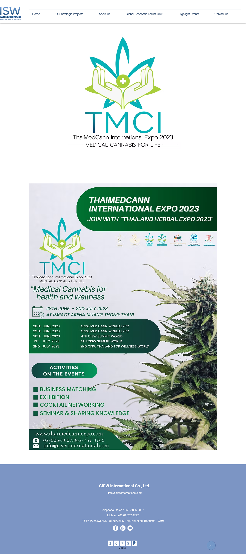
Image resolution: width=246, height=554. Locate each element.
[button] (194, 14)
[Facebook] (115, 528)
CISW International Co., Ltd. (124, 486)
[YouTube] (130, 528)
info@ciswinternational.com (125, 492)
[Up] (211, 545)
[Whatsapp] (122, 528)
